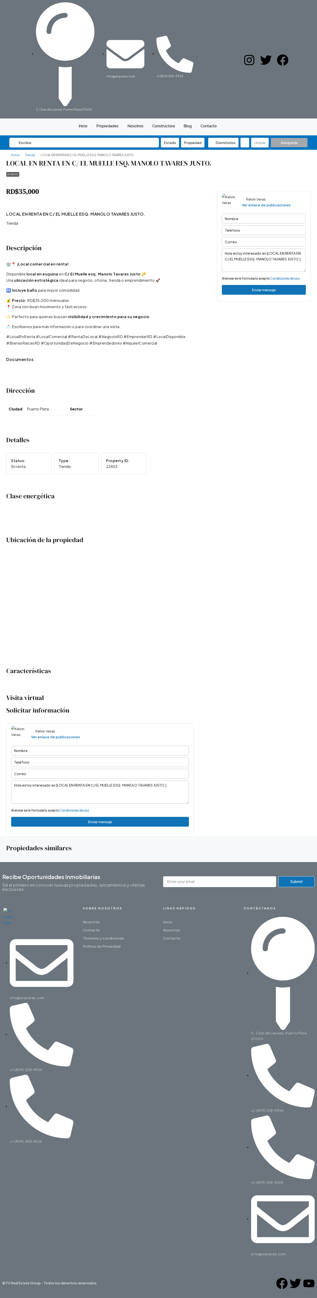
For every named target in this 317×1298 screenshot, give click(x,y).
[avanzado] (244, 142)
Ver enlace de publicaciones (266, 205)
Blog (188, 126)
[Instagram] (249, 59)
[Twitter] (266, 59)
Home (15, 155)
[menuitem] (234, 127)
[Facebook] (282, 59)
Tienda (30, 155)
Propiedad (192, 142)
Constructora (163, 126)
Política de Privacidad (102, 946)
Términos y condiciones (103, 938)
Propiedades (107, 126)
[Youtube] (309, 1282)
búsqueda (289, 142)
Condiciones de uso (285, 278)
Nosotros (135, 126)
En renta (12, 174)
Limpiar (260, 142)
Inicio (83, 126)
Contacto (209, 126)
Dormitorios (225, 142)
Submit (296, 881)
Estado (170, 142)
